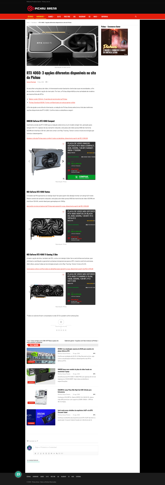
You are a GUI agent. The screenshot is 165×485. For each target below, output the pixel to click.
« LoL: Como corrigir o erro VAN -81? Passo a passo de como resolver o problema (43, 341)
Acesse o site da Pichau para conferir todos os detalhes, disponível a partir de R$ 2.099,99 (57, 138)
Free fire (67, 16)
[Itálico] (38, 453)
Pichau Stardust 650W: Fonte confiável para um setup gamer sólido (52, 102)
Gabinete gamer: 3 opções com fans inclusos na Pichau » (81, 341)
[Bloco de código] (54, 453)
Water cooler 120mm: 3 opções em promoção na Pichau (48, 99)
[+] (62, 453)
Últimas (30, 16)
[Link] (56, 453)
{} (59, 453)
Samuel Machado (31, 82)
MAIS (95, 16)
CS (89, 16)
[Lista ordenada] (46, 453)
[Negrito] (35, 453)
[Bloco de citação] (51, 453)
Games (50, 16)
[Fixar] (43, 453)
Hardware (40, 16)
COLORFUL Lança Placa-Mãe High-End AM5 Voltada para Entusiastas (74, 391)
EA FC (59, 16)
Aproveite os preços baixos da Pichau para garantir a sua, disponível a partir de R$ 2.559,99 (58, 206)
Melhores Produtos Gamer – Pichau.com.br (38, 1)
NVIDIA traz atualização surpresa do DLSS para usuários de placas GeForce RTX (76, 350)
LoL (74, 16)
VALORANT (82, 16)
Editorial (104, 16)
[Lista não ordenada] (48, 453)
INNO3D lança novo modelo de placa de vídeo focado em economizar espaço (75, 370)
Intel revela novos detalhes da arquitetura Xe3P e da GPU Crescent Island (75, 411)
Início (28, 22)
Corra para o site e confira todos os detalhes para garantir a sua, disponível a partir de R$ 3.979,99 (60, 269)
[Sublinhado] (40, 453)
